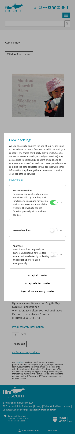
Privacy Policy (16, 179)
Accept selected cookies (37, 283)
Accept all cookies (37, 275)
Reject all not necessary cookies (37, 291)
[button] (60, 202)
